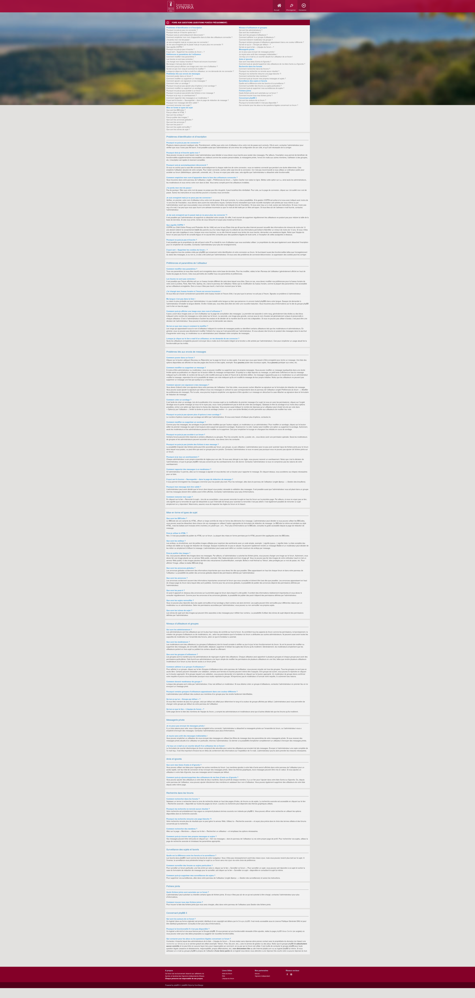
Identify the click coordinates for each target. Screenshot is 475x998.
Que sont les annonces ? (176, 122)
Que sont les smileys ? (175, 115)
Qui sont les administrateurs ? (250, 30)
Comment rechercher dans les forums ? (254, 68)
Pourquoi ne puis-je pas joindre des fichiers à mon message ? (190, 93)
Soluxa (257, 973)
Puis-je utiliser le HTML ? (176, 112)
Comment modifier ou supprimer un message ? (184, 78)
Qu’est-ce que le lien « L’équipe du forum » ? (256, 47)
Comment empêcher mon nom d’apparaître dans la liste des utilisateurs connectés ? (199, 37)
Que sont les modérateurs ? (250, 32)
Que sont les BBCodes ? (176, 110)
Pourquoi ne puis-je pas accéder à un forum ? (184, 90)
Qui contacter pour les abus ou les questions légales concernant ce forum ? (268, 105)
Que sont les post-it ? (174, 124)
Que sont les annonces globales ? (179, 119)
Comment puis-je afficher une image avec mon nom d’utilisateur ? (192, 66)
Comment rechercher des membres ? (253, 76)
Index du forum (227, 973)
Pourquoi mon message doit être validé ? (182, 102)
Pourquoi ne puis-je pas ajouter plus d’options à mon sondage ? (191, 86)
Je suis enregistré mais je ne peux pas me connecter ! (187, 42)
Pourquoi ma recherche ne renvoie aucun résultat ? (259, 71)
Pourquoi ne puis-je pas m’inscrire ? (180, 49)
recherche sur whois (174, 943)
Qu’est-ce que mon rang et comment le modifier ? (185, 68)
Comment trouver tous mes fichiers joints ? (256, 95)
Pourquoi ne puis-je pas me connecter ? (182, 30)
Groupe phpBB (244, 921)
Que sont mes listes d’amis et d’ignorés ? (255, 61)
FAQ (223, 976)
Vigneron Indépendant (262, 976)
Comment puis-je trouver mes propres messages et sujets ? (262, 78)
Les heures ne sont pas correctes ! (180, 59)
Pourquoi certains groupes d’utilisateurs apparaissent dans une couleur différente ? (271, 42)
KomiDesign (199, 985)
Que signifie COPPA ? (174, 47)
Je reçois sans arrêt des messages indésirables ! (258, 54)
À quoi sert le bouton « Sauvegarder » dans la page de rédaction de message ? (197, 100)
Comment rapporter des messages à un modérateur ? (187, 98)
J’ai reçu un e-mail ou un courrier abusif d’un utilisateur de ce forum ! (266, 56)
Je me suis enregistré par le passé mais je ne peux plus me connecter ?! (194, 44)
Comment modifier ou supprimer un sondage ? (184, 88)
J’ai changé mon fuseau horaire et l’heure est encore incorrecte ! (191, 61)
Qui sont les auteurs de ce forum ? (252, 100)
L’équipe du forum (228, 978)
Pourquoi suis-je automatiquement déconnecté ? (185, 35)
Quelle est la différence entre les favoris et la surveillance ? (262, 83)
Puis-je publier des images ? (177, 117)
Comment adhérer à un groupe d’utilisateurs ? (257, 37)
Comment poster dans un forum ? (179, 76)
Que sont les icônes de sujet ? (178, 129)
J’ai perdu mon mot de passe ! (178, 39)
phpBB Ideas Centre (284, 931)
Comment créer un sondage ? (178, 83)
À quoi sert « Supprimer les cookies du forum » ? (185, 52)
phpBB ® (177, 985)
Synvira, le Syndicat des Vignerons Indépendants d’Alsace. (185, 976)
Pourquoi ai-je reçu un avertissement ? (181, 95)
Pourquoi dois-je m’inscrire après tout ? (181, 32)
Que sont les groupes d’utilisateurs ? (253, 35)
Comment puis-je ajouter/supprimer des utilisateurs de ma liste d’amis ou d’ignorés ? (272, 64)
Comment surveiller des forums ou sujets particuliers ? (260, 86)
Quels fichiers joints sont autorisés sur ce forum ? (258, 93)
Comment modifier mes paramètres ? (181, 56)
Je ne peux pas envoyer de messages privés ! (257, 52)
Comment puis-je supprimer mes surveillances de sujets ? (261, 88)
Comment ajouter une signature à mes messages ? (186, 81)
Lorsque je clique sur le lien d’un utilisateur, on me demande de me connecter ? (200, 71)
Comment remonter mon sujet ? (178, 105)
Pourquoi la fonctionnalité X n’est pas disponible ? (258, 102)
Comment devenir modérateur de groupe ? (256, 39)
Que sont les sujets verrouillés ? (178, 127)
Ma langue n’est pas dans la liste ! (179, 64)
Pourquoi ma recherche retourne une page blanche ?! (260, 73)
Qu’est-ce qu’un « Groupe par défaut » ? (255, 44)
